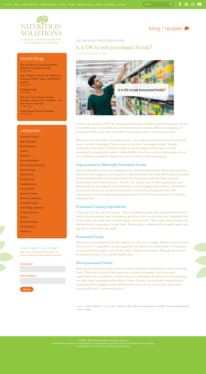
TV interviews (27, 226)
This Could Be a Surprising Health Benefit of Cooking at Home (38, 67)
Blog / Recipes (165, 28)
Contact (121, 4)
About (16, 4)
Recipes (98, 4)
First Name (26, 263)
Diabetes (25, 155)
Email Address (28, 275)
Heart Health (27, 188)
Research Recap (29, 221)
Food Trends (27, 179)
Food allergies (28, 169)
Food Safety (26, 174)
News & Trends (28, 193)
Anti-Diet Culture (29, 136)
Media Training (48, 4)
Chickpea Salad (28, 91)
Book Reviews (27, 146)
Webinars (25, 231)
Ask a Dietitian (93, 306)
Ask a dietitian (118, 306)
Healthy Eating (28, 184)
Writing (81, 4)
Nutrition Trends (29, 202)
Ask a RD (132, 306)
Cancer (24, 150)
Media (71, 4)
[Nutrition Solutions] (41, 30)
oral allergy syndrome (32, 207)
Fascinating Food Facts (32, 165)
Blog (89, 4)
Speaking (110, 4)
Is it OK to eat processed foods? (114, 47)
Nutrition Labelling (30, 198)
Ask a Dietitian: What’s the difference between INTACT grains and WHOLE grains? (40, 80)
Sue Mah (160, 306)
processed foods (146, 306)
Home (8, 4)
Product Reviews (29, 212)
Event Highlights (29, 160)
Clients (62, 4)
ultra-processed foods (177, 306)
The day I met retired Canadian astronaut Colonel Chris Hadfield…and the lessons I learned (41, 102)
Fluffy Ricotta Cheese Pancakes (37, 112)
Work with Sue (30, 4)
